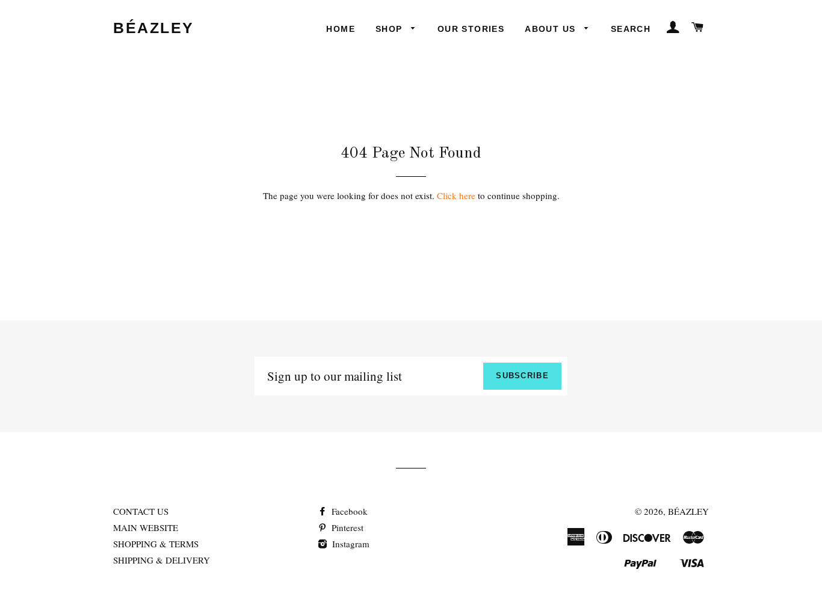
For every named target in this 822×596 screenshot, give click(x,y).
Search (630, 29)
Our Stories (470, 29)
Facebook (348, 511)
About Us (552, 29)
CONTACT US (140, 511)
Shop (390, 29)
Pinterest (346, 527)
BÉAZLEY (153, 27)
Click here (456, 195)
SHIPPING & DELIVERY (161, 560)
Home (340, 29)
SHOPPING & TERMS (156, 544)
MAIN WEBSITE (145, 527)
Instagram (349, 544)
